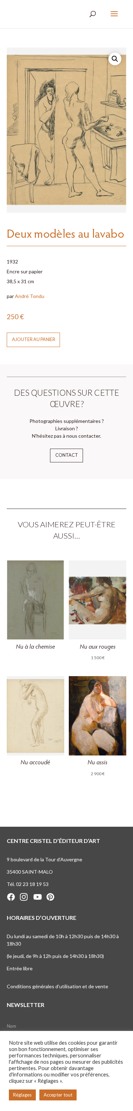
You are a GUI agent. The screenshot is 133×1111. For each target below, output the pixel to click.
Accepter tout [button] (58, 1095)
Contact (66, 455)
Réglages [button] (22, 1095)
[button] (115, 59)
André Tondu (29, 296)
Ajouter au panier (33, 339)
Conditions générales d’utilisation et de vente (57, 986)
